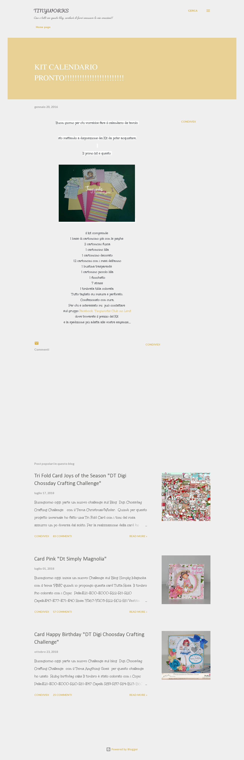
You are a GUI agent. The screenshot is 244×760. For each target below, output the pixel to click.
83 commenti (62, 536)
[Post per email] (36, 344)
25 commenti (62, 694)
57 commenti (62, 611)
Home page (43, 27)
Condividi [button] (188, 121)
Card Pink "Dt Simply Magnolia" (70, 559)
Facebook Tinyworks (105, 311)
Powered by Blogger (124, 749)
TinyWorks (51, 11)
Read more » (138, 536)
